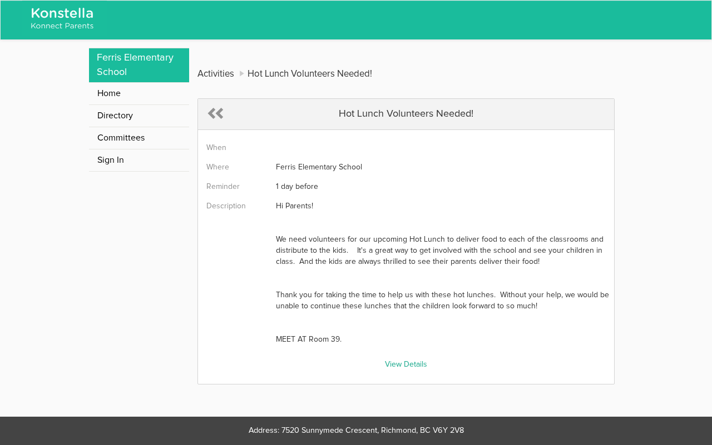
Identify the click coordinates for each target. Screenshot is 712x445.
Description (226, 206)
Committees (121, 137)
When (216, 148)
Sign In (110, 160)
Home (109, 93)
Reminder (223, 187)
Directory (115, 115)
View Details (406, 364)
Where (217, 167)
